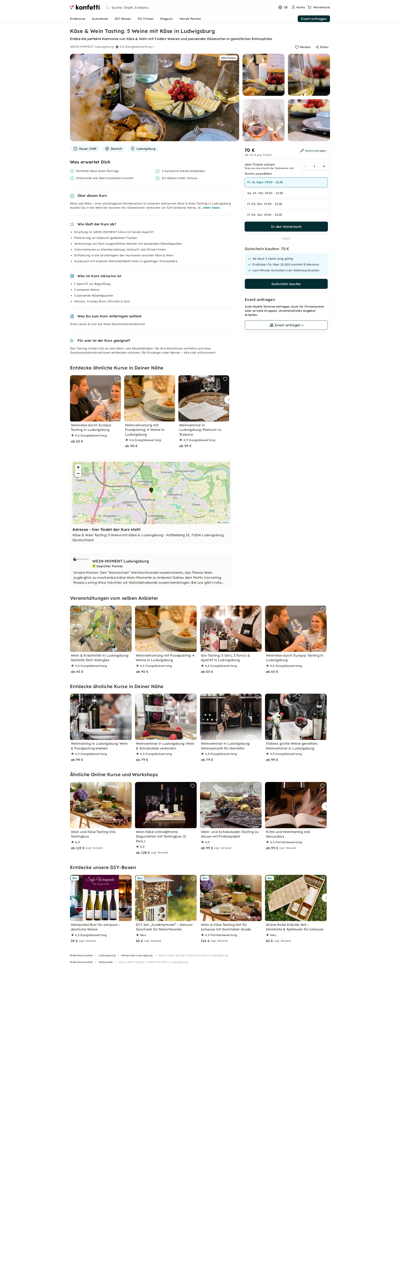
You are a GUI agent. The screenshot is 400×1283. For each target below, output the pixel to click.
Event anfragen (314, 19)
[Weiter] (227, 400)
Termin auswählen (258, 174)
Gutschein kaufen (286, 284)
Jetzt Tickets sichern (260, 164)
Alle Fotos (228, 58)
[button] (151, 490)
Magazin (166, 19)
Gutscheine (100, 19)
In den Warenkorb (286, 226)
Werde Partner (190, 19)
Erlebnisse (77, 19)
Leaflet (224, 522)
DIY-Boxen (123, 19)
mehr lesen (211, 207)
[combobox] (189, 7)
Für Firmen (146, 19)
